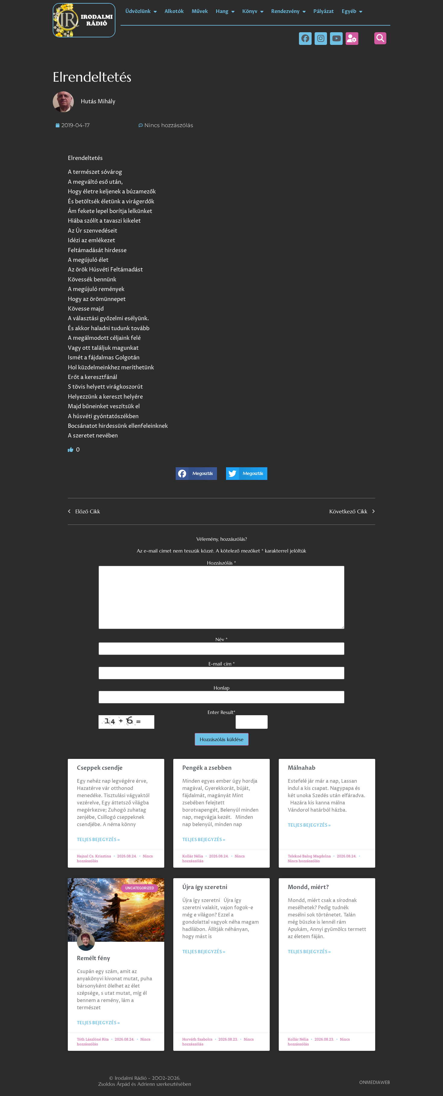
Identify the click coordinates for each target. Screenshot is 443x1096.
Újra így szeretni (204, 887)
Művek (200, 11)
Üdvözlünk (138, 11)
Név (221, 639)
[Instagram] (321, 38)
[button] (380, 38)
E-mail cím (222, 663)
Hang (222, 11)
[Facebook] (305, 38)
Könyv (249, 11)
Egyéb (349, 11)
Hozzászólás (221, 562)
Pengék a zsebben (207, 768)
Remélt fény (93, 958)
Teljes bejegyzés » (98, 840)
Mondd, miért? (308, 887)
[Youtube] (336, 38)
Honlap (221, 687)
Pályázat (323, 11)
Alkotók (174, 11)
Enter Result (221, 712)
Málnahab (302, 768)
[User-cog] (352, 38)
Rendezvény (285, 11)
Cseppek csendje (100, 768)
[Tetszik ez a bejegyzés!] (71, 450)
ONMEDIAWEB (374, 1082)
